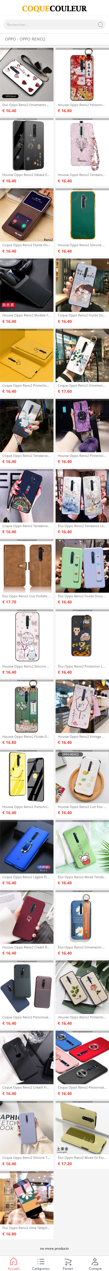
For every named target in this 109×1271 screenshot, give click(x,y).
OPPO (10, 39)
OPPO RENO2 (32, 39)
